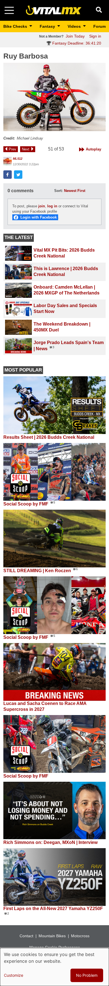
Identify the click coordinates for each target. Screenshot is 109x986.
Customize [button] (13, 975)
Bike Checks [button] (15, 26)
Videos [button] (75, 26)
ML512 (17, 158)
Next (25, 149)
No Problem (87, 975)
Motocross (80, 936)
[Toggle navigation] (9, 10)
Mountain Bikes (52, 936)
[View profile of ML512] (7, 161)
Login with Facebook (38, 217)
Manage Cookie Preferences (54, 947)
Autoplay (93, 149)
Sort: (58, 191)
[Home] (53, 10)
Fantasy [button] (48, 26)
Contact (26, 936)
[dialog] (54, 967)
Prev (12, 149)
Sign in (95, 36)
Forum (99, 26)
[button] (54, 97)
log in (52, 206)
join (41, 206)
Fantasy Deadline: (76, 43)
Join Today (75, 36)
